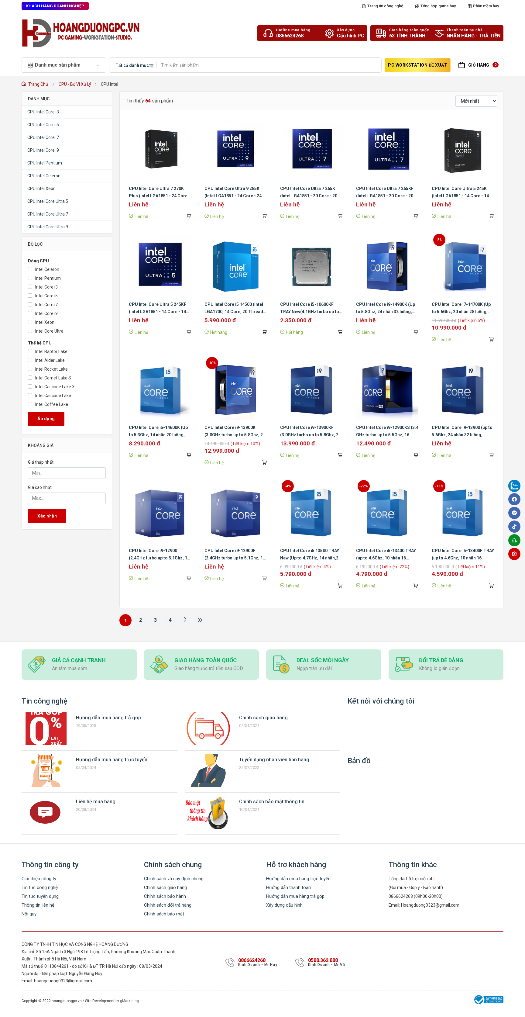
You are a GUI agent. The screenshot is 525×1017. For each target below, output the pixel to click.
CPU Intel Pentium (44, 163)
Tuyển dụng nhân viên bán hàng (274, 760)
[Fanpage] (515, 487)
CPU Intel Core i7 (43, 137)
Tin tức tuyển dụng (40, 896)
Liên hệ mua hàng (95, 801)
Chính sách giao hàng (263, 718)
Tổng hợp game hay (438, 6)
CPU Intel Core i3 (43, 111)
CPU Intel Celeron (43, 175)
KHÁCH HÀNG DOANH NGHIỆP (55, 6)
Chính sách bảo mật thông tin (271, 801)
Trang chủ (38, 84)
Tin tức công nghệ (40, 887)
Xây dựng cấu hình (284, 905)
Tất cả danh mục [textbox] (132, 65)
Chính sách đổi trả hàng (167, 905)
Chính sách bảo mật (164, 914)
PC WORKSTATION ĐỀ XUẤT (417, 65)
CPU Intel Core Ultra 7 (47, 214)
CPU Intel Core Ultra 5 (47, 201)
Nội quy (29, 914)
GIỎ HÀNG (482, 65)
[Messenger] (515, 513)
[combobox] (132, 65)
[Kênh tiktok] (515, 527)
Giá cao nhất (40, 487)
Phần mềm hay (486, 6)
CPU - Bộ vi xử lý (75, 84)
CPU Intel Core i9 (43, 150)
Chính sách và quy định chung (174, 878)
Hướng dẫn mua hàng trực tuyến (111, 760)
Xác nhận (47, 516)
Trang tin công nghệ (385, 6)
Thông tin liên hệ (38, 905)
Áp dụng (46, 418)
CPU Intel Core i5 (43, 124)
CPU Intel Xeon (41, 188)
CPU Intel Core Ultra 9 (47, 226)
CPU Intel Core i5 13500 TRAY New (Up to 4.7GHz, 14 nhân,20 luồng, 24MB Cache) (310, 558)
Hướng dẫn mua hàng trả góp (108, 718)
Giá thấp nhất (40, 462)
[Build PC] (515, 554)
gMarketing (129, 1001)
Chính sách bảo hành (165, 896)
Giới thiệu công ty (39, 878)
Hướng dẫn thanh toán (288, 887)
